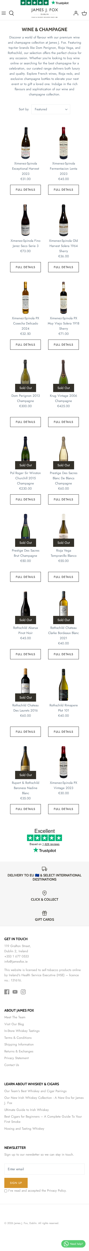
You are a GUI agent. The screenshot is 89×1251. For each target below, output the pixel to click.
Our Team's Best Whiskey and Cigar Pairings (35, 1091)
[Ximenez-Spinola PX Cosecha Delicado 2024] (25, 298)
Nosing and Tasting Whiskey (24, 1128)
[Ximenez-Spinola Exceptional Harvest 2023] (25, 143)
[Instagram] (23, 991)
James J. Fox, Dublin (25, 1223)
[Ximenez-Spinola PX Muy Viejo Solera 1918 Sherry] (63, 298)
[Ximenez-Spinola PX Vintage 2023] (63, 762)
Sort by (24, 109)
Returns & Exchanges (18, 1051)
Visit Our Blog (14, 1024)
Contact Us (11, 1065)
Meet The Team (14, 1017)
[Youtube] (15, 991)
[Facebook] (6, 991)
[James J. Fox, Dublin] (44, 13)
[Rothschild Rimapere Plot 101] (63, 685)
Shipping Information (19, 1044)
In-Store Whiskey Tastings (22, 1030)
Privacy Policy (56, 1190)
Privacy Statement (16, 1058)
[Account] (74, 13)
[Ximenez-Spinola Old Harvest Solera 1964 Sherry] (63, 220)
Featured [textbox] (41, 109)
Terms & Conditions (18, 1037)
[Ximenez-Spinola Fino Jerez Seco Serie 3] (25, 220)
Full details (25, 190)
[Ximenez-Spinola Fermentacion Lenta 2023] (63, 143)
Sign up (16, 1183)
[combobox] (50, 109)
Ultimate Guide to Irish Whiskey (26, 1109)
